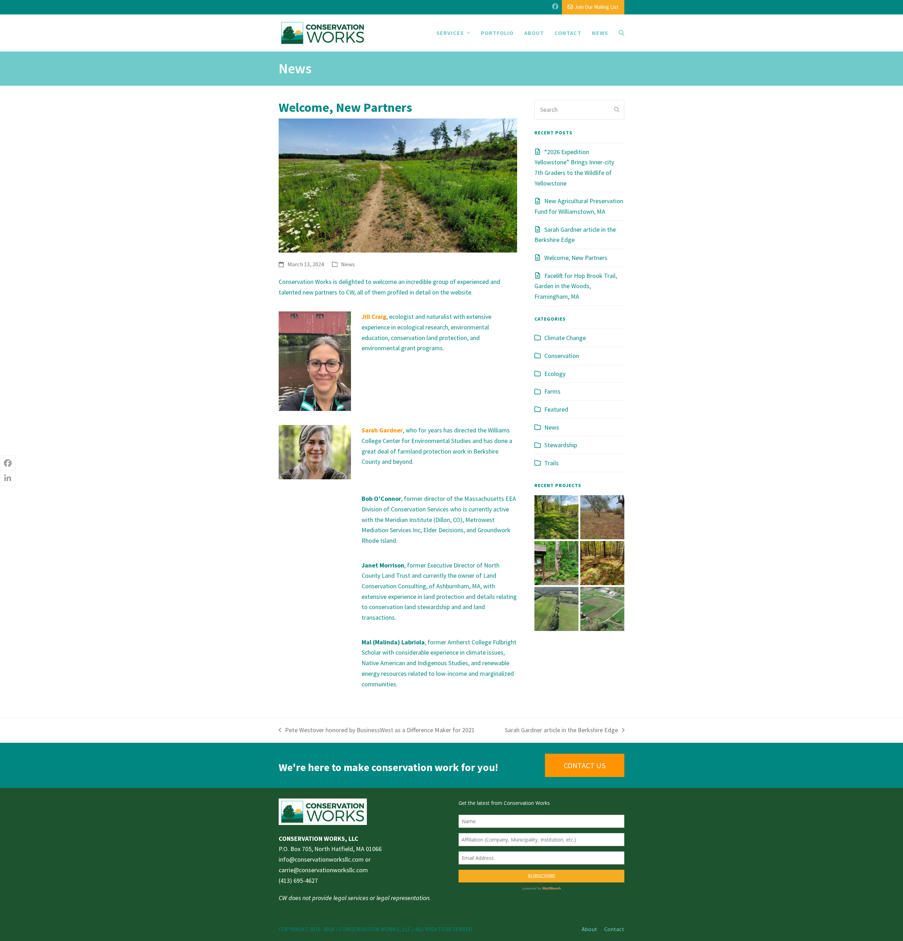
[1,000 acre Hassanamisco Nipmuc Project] (602, 562)
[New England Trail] (556, 562)
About (589, 929)
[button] (621, 33)
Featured (556, 409)
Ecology (554, 374)
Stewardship (560, 445)
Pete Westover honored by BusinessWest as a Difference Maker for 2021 (377, 730)
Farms (552, 391)
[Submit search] (616, 109)
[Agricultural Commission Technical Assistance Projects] (556, 608)
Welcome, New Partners (575, 258)
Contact (614, 929)
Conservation (561, 356)
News (348, 264)
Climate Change (565, 338)
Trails (551, 463)
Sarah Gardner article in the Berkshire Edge (561, 730)
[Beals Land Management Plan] (556, 516)
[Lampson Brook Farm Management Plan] (602, 608)
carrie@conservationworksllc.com (323, 870)
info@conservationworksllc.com (321, 859)
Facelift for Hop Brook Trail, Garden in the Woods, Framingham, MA (575, 286)
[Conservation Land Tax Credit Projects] (602, 516)
